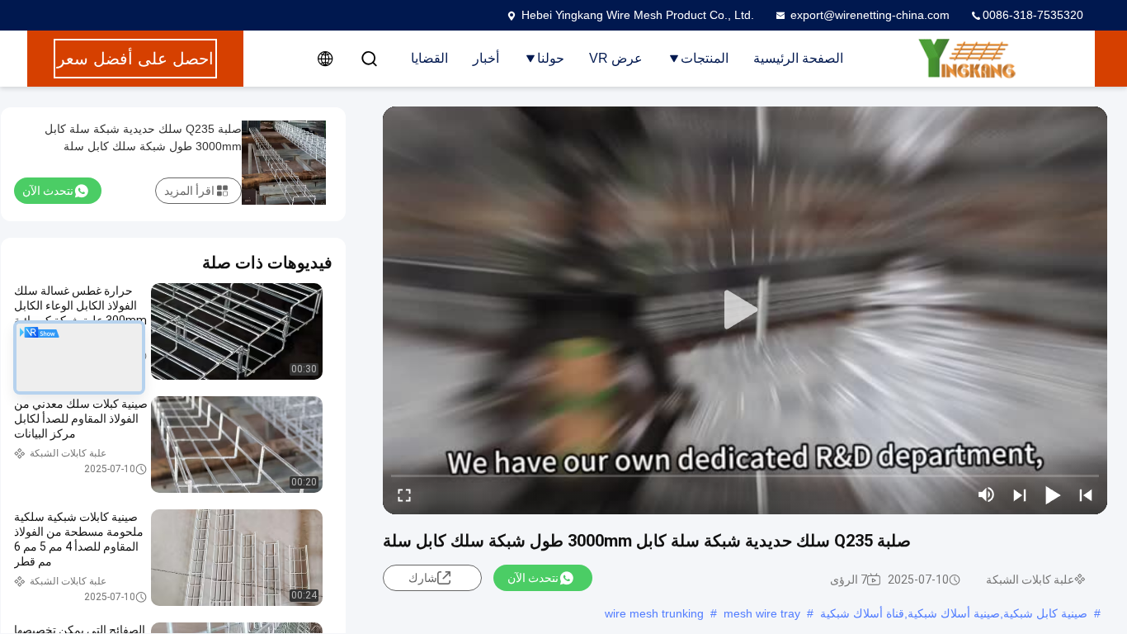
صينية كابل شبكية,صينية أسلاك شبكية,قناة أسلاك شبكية (953, 613)
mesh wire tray (762, 613)
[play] (745, 310)
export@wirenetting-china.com (870, 14)
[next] (1019, 494)
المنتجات (705, 58)
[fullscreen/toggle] (404, 494)
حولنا (550, 58)
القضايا (429, 58)
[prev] (1085, 494)
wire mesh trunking (654, 613)
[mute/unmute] (986, 494)
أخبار (486, 58)
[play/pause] (1052, 494)
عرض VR (616, 58)
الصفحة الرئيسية (798, 58)
